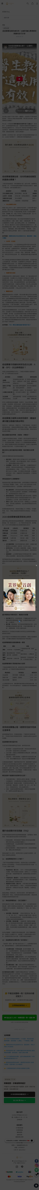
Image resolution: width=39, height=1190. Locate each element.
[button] (17, 621)
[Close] (36, 565)
